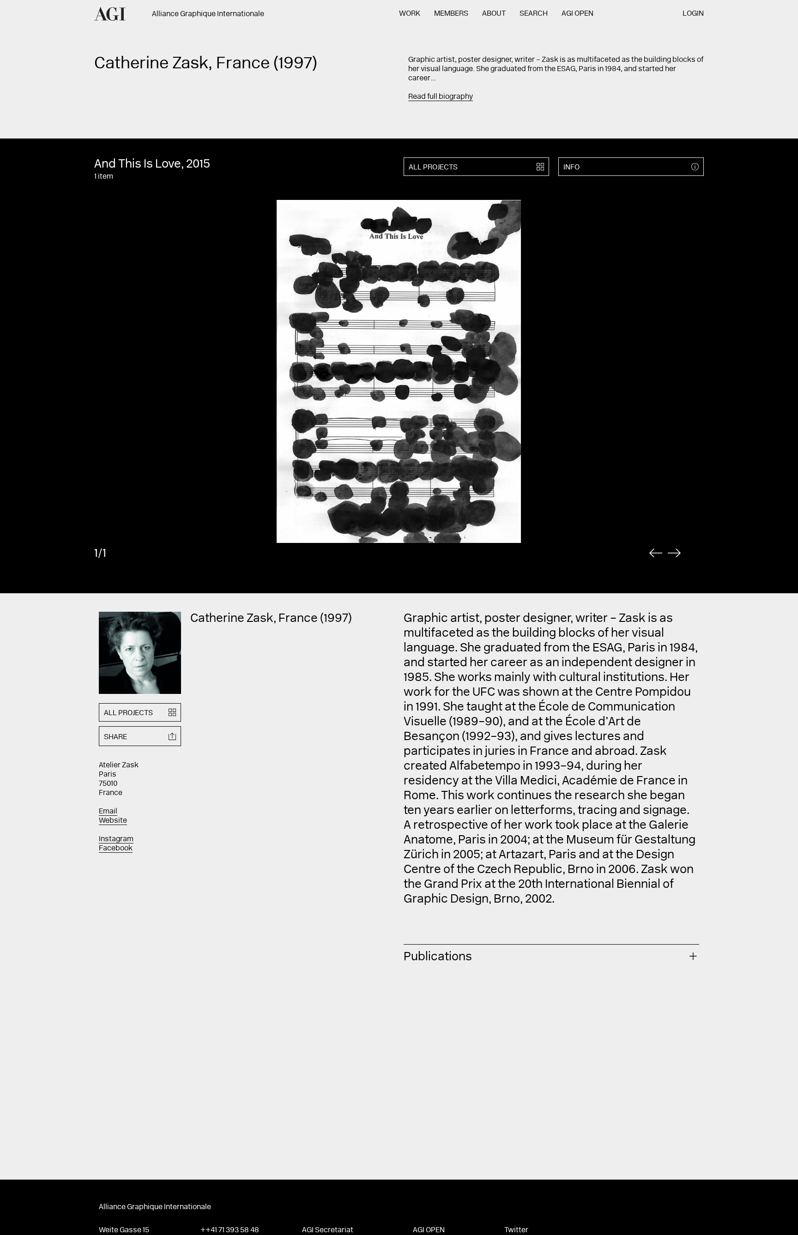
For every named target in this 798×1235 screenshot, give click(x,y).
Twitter (516, 1230)
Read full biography (440, 97)
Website (113, 821)
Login (693, 14)
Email (108, 811)
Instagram (116, 839)
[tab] (551, 956)
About (494, 14)
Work (409, 14)
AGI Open (577, 14)
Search (534, 14)
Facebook (116, 848)
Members (451, 14)
